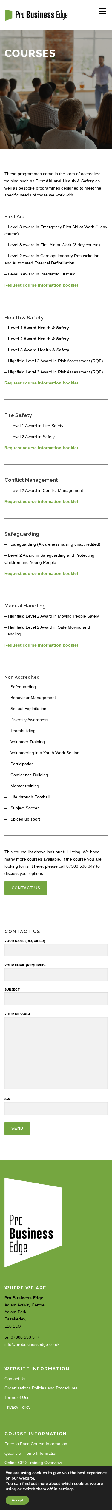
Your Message (17, 1014)
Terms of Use (17, 1397)
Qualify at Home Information (31, 1453)
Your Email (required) (25, 965)
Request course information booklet (41, 285)
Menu (102, 11)
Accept (17, 1500)
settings (66, 1489)
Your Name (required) (24, 941)
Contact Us (26, 888)
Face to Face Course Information (35, 1443)
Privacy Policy (17, 1407)
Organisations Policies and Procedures (41, 1388)
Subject (12, 989)
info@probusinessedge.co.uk (31, 1344)
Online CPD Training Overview (33, 1462)
